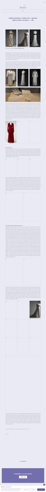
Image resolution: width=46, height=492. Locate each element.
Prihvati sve (41, 489)
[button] (23, 11)
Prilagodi (26, 489)
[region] (23, 489)
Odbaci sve (33, 489)
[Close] (45, 486)
